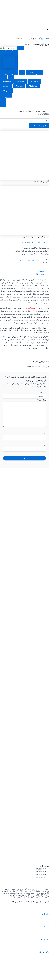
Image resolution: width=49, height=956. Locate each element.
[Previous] (3, 95)
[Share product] (15, 52)
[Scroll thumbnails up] (3, 100)
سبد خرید (45, 939)
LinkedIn (6, 86)
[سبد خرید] (46, 934)
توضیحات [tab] (40, 271)
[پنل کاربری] (46, 946)
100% (31, 72)
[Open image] (20, 48)
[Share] (9, 72)
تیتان (21, 260)
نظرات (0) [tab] (40, 274)
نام (45, 434)
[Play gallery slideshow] (3, 72)
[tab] (9, 62)
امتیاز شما (42, 392)
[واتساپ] (46, 909)
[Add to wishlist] (3, 52)
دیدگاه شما (41, 400)
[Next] (9, 95)
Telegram (6, 91)
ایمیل (44, 445)
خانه (47, 38)
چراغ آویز (41, 38)
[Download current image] (15, 72)
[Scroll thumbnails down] (3, 104)
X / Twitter (35, 81)
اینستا (46, 926)
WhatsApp (33, 86)
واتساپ (45, 914)
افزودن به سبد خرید (39, 125)
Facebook (21, 81)
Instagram (7, 81)
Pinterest (19, 86)
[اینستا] (46, 921)
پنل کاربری (44, 951)
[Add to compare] (9, 52)
